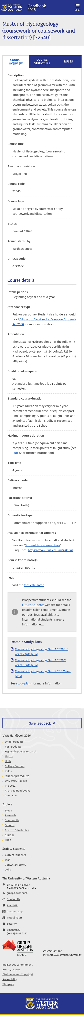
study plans (24, 683)
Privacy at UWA (11, 969)
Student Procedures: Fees (42, 545)
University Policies (16, 781)
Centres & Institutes (17, 830)
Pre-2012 (10, 785)
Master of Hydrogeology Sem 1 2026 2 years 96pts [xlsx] (40, 662)
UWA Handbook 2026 (16, 735)
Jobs (8, 869)
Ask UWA (12, 905)
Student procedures (17, 776)
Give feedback (40, 723)
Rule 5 (16, 453)
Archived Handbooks (17, 790)
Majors (9, 756)
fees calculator (34, 585)
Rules (8, 771)
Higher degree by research (20, 751)
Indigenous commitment (17, 964)
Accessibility (9, 979)
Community (12, 820)
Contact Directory (15, 864)
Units (8, 761)
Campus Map (15, 911)
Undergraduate (14, 741)
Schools (9, 825)
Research (10, 815)
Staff (7, 860)
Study (8, 810)
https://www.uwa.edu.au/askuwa (50, 550)
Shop (8, 840)
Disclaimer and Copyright (17, 974)
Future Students (33, 605)
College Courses (14, 766)
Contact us (11, 795)
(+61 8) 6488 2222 (17, 933)
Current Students (15, 855)
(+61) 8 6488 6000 (17, 893)
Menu (77, 10)
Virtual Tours (14, 917)
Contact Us (13, 899)
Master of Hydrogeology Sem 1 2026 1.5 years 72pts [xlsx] (41, 651)
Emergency (13, 930)
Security (12, 923)
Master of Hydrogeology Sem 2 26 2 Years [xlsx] (43, 673)
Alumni (9, 835)
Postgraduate (13, 746)
